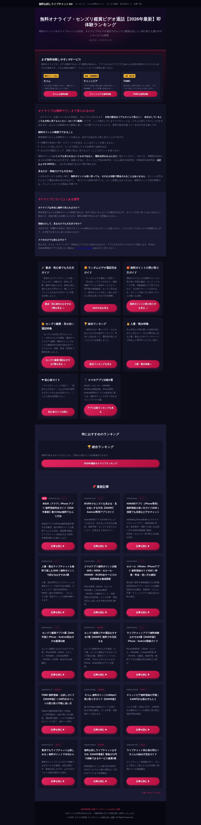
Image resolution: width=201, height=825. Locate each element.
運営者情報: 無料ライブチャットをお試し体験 (100, 809)
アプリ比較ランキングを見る (100, 409)
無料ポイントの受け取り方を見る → (143, 305)
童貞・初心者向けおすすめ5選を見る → (58, 305)
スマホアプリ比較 (84, 247)
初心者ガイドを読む (58, 411)
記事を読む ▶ (58, 546)
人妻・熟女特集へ (143, 363)
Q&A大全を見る (100, 307)
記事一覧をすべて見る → (152, 792)
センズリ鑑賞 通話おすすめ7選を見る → (58, 361)
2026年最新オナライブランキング (100, 463)
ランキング (80, 3)
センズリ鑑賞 (112, 3)
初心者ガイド (126, 3)
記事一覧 (138, 3)
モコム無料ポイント (95, 3)
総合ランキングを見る (100, 363)
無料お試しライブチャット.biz (56, 3)
